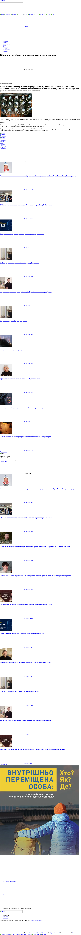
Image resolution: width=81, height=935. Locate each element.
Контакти (5, 918)
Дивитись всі (3, 452)
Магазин (5, 51)
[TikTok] (36, 14)
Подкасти (5, 47)
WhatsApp (29, 934)
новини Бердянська (36, 920)
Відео (4, 45)
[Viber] (25, 14)
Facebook (45, 933)
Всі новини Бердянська (9, 881)
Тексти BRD (6, 44)
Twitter (39, 934)
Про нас (5, 916)
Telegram (68, 933)
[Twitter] (48, 14)
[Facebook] (7, 14)
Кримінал (5, 894)
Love (34, 933)
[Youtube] (31, 14)
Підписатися (3, 461)
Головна (5, 41)
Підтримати (6, 49)
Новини (5, 42)
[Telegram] (20, 14)
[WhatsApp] (42, 14)
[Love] (2, 14)
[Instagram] (14, 14)
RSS (46, 934)
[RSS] (53, 14)
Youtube (7, 934)
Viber (76, 933)
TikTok (17, 934)
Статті (5, 48)
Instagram (56, 933)
